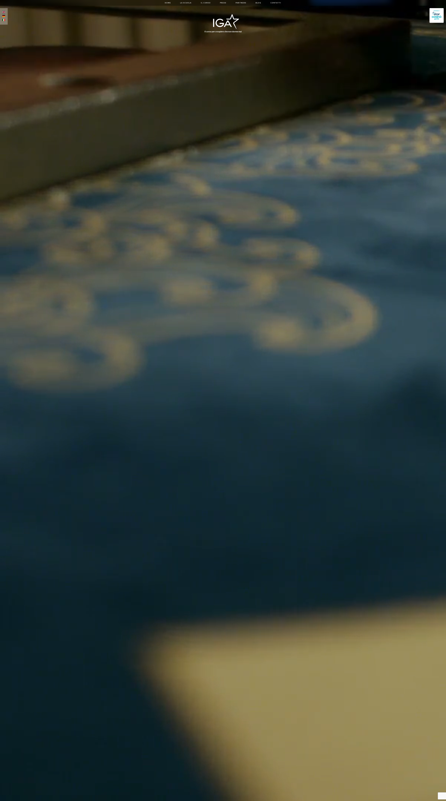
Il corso (206, 3)
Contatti (276, 3)
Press (223, 3)
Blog (258, 3)
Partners (241, 3)
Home (168, 3)
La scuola (186, 3)
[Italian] (3, 20)
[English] (3, 12)
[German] (3, 16)
